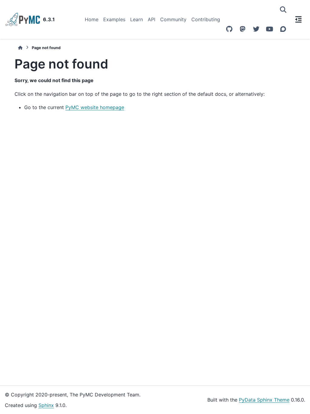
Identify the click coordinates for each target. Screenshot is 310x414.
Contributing (205, 19)
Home (91, 19)
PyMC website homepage (94, 107)
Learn (136, 19)
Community (173, 19)
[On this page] (298, 19)
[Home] (20, 48)
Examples (114, 19)
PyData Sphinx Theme (264, 400)
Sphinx (46, 405)
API (151, 19)
